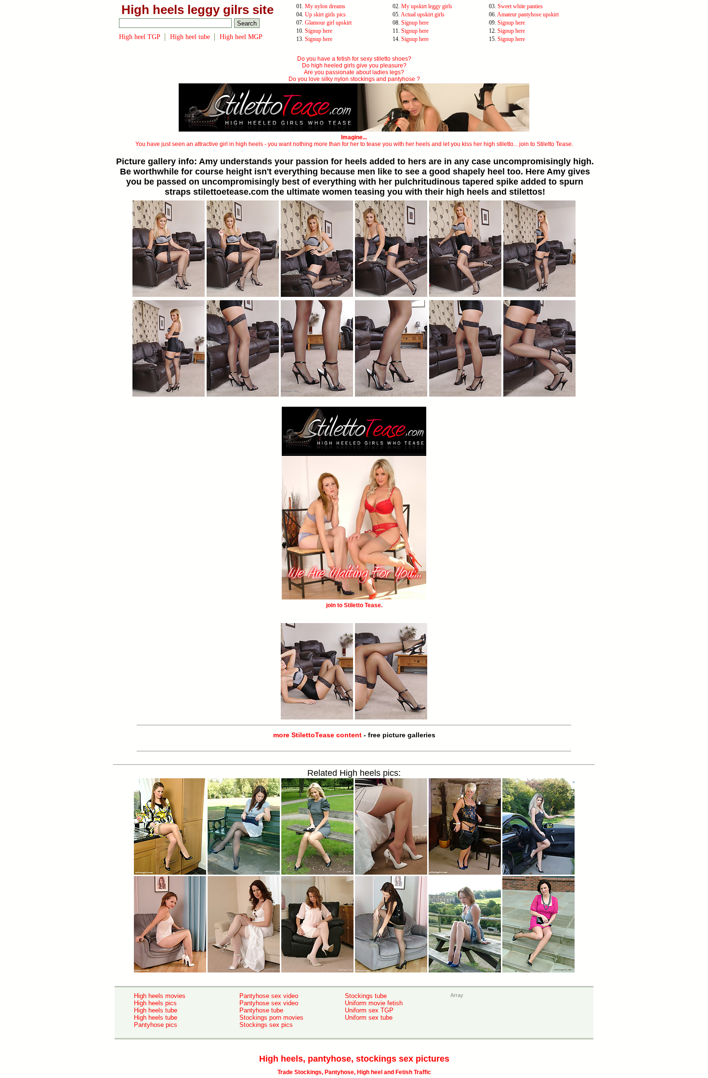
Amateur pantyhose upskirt (528, 14)
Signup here (415, 22)
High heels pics (155, 1003)
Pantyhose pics (155, 1024)
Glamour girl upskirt (328, 22)
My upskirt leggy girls (426, 6)
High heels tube (155, 1010)
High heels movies (159, 995)
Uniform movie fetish (374, 1003)
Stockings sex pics (266, 1024)
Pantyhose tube (261, 1010)
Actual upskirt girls (423, 14)
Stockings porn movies (271, 1017)
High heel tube (190, 36)
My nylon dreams (325, 6)
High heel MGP (241, 36)
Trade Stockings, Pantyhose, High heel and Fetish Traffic (354, 1072)
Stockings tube (366, 995)
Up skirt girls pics (325, 14)
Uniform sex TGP (369, 1010)
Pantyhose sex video (268, 995)
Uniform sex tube (369, 1017)
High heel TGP (139, 36)
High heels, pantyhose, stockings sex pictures (354, 1059)
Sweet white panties (520, 6)
